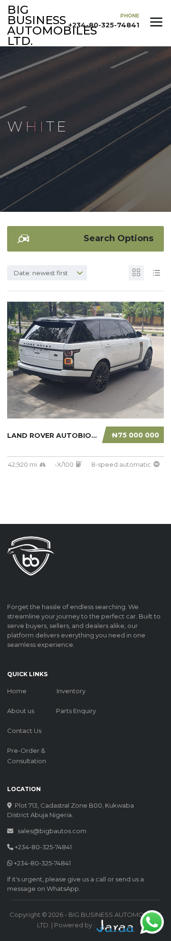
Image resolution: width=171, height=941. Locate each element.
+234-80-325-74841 (43, 847)
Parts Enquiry (76, 710)
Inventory (71, 691)
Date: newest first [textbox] (41, 273)
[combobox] (47, 272)
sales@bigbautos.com (52, 831)
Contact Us (24, 730)
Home (17, 691)
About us (20, 710)
